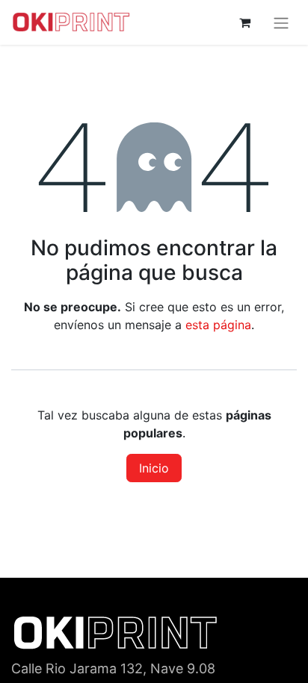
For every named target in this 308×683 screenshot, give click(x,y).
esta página (218, 324)
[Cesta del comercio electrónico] (244, 22)
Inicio (154, 468)
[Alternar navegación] (281, 22)
